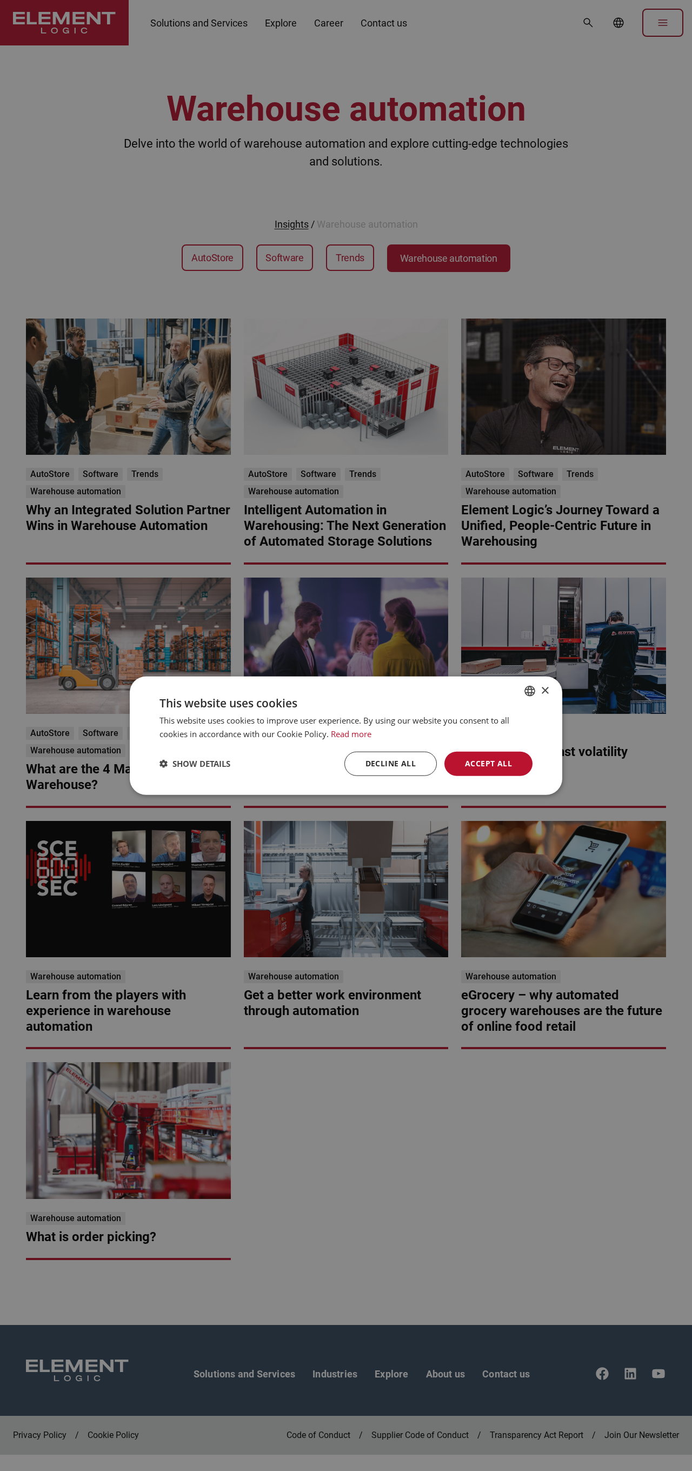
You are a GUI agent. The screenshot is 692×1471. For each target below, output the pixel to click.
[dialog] (346, 735)
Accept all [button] (488, 763)
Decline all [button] (390, 763)
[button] (194, 763)
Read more (351, 733)
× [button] (545, 690)
